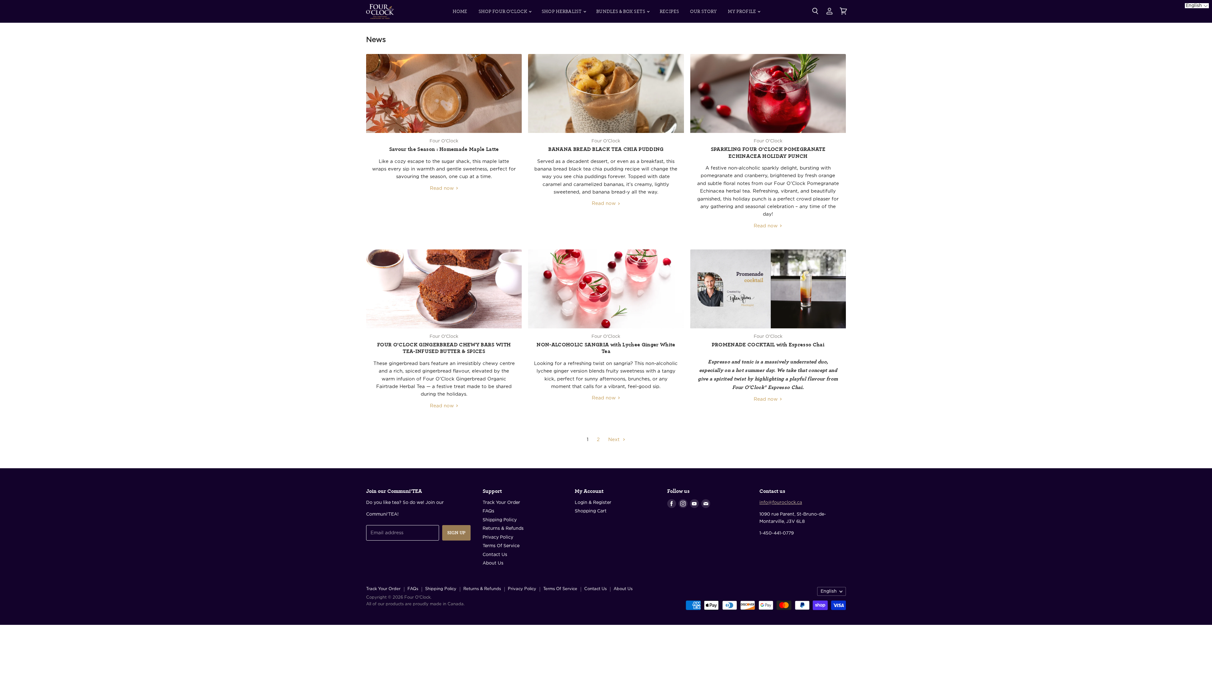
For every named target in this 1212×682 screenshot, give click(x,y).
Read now (442, 188)
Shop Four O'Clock (503, 11)
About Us (493, 563)
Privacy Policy (498, 537)
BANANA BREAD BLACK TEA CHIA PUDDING (606, 149)
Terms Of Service (501, 546)
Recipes (669, 11)
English (829, 591)
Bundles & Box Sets (621, 11)
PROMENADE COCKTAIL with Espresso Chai (768, 344)
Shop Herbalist (562, 11)
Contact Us (495, 555)
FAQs (488, 511)
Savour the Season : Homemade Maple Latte (444, 149)
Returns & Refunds (503, 528)
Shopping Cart (591, 511)
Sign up (456, 532)
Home (460, 11)
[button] (1197, 5)
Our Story (703, 11)
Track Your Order (501, 503)
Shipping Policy (500, 520)
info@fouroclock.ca (780, 503)
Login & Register (593, 503)
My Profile (742, 11)
